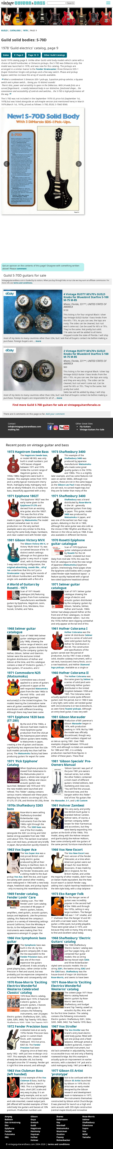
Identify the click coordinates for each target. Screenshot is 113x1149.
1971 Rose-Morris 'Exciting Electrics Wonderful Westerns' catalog (71, 985)
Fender (8, 1131)
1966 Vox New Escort (67, 849)
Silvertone (87, 1125)
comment (21, 268)
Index (6, 55)
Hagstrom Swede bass (36, 455)
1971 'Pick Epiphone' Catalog (22, 763)
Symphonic (30, 945)
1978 (25, 30)
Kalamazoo (62, 1119)
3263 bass (36, 827)
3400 (66, 514)
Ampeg (8, 1116)
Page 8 (19, 55)
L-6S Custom (81, 800)
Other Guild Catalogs (54, 55)
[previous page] (6, 164)
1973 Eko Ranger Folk (67, 894)
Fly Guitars (85, 426)
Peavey (60, 1137)
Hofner (34, 1137)
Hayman (35, 1134)
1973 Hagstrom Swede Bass (28, 452)
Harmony (35, 1131)
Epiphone (9, 1128)
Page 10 (32, 55)
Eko (7, 1125)
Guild (33, 1125)
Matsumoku (85, 464)
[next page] (79, 164)
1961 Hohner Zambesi (67, 805)
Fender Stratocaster (46, 69)
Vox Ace (18, 876)
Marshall (60, 1125)
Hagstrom (36, 1128)
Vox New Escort (77, 853)
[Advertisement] (42, 238)
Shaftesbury (70, 499)
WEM (85, 1134)
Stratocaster (13, 573)
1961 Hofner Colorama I (69, 628)
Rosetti (71, 553)
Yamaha (86, 1137)
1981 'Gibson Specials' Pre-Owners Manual (71, 763)
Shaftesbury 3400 (73, 458)
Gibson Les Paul (66, 484)
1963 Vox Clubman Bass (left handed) (25, 1072)
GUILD (4, 30)
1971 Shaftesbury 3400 (68, 496)
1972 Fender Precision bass (27, 1026)
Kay (58, 1122)
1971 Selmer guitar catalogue (65, 586)
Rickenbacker (63, 1140)
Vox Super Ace (32, 853)
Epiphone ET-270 (28, 505)
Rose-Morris (85, 502)
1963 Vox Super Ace (21, 849)
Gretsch (34, 1122)
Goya (33, 1119)
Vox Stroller (75, 1030)
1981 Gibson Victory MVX (26, 540)
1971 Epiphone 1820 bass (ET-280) (25, 718)
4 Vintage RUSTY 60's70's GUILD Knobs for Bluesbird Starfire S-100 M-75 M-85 (86, 297)
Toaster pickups (73, 708)
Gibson (34, 1116)
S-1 (67, 800)
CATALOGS (15, 30)
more (38, 341)
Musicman (61, 1131)
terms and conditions (23, 283)
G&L (7, 1137)
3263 (57, 971)
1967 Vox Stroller (64, 1026)
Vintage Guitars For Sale (92, 429)
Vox (84, 1131)
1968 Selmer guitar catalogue (21, 630)
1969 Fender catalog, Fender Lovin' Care (23, 895)
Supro (85, 1128)
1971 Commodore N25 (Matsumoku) (24, 674)
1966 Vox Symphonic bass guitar (26, 939)
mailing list (13, 429)
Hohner (34, 1140)
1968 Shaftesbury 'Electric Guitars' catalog (71, 939)
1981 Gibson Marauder (68, 717)
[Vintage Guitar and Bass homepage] (23, 2)
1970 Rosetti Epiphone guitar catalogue (68, 542)
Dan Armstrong (12, 1122)
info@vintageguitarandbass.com (24, 426)
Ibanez (59, 1116)
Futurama (10, 1134)
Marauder (77, 723)
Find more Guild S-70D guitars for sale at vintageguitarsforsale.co (56, 405)
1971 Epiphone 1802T (23, 496)
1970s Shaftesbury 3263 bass (25, 807)
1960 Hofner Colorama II (70, 673)
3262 (83, 968)
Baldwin (9, 1119)
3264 (86, 959)
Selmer (88, 635)
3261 (60, 968)
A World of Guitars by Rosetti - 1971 (23, 586)
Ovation (60, 1134)
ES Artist (76, 1080)
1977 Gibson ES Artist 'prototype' (67, 1072)
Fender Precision (28, 956)
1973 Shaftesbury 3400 (68, 452)
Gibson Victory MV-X (35, 543)
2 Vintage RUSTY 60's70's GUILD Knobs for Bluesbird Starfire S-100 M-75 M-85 (86, 354)
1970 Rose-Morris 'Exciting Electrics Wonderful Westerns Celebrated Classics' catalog (27, 987)
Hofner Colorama (73, 632)
